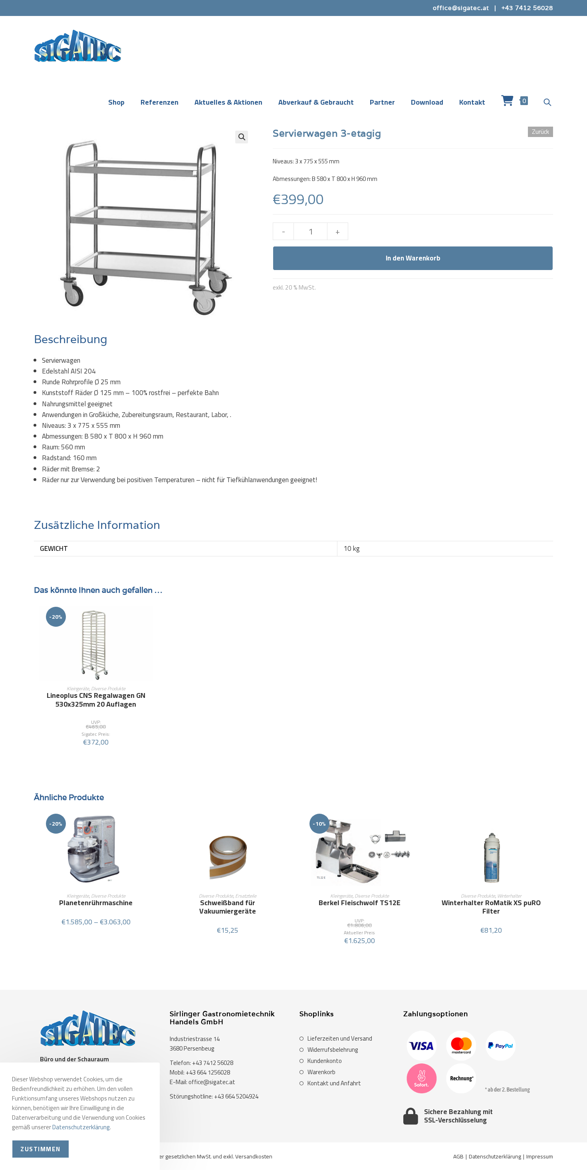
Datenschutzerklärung (495, 1156)
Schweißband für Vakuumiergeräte (227, 907)
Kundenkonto (324, 1061)
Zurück (540, 132)
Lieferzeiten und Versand (339, 1038)
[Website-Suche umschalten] (547, 103)
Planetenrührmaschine (96, 902)
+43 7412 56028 (527, 8)
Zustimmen (40, 1149)
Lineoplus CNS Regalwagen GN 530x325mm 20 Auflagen (96, 699)
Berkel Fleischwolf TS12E (360, 902)
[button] (241, 137)
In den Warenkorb (413, 258)
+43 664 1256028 (208, 1072)
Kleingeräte (78, 688)
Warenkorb (321, 1072)
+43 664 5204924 (236, 1096)
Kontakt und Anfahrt (334, 1083)
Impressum (539, 1156)
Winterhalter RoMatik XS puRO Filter (491, 907)
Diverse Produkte (108, 688)
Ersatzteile (245, 895)
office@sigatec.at (461, 8)
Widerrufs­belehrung (332, 1050)
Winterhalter (509, 895)
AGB (458, 1156)
